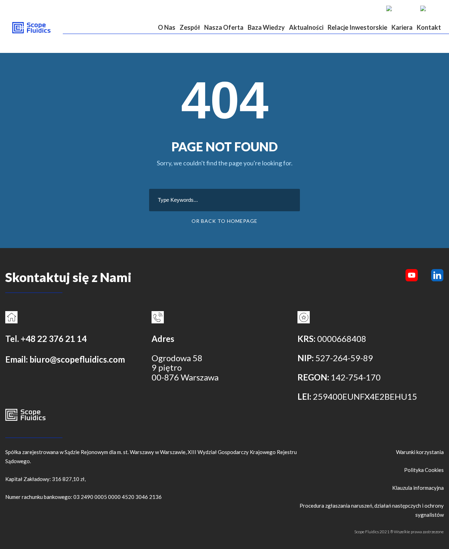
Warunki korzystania (420, 452)
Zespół (190, 27)
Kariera (402, 27)
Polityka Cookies (424, 470)
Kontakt (429, 27)
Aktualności (306, 27)
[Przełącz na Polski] (430, 8)
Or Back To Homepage (224, 221)
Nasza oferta (223, 27)
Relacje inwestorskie (357, 27)
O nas (166, 27)
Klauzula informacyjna (418, 488)
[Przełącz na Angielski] (400, 8)
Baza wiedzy (266, 27)
